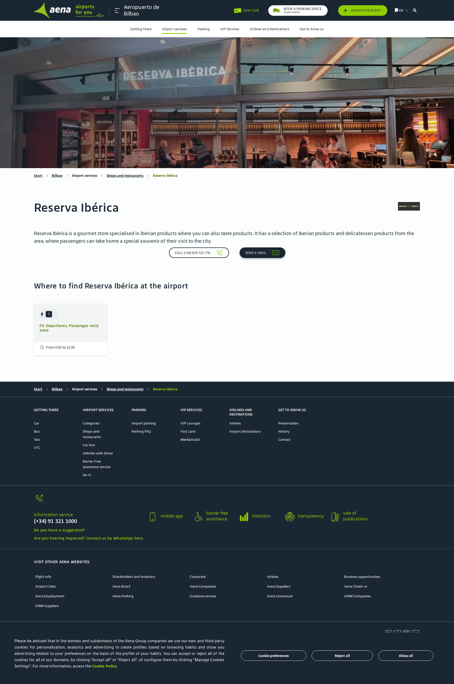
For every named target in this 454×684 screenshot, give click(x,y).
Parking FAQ (141, 431)
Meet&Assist (190, 439)
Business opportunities (362, 576)
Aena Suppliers (278, 586)
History (284, 431)
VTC (37, 447)
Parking (204, 29)
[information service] (88, 501)
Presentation (288, 423)
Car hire (89, 445)
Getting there (141, 29)
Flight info (43, 576)
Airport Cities (45, 586)
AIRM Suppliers (47, 606)
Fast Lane (187, 431)
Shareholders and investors (133, 576)
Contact (284, 439)
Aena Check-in (355, 586)
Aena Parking (122, 596)
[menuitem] (141, 29)
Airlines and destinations (269, 29)
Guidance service (203, 596)
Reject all (342, 656)
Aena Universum (280, 596)
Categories (91, 423)
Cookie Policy (104, 666)
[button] (117, 10)
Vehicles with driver (98, 453)
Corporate (198, 576)
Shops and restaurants (125, 175)
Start (38, 175)
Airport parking (144, 423)
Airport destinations (245, 431)
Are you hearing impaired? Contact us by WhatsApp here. (88, 538)
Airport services (174, 29)
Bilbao (57, 175)
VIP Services (229, 29)
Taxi (37, 439)
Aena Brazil (121, 586)
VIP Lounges (190, 423)
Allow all (406, 656)
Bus (37, 431)
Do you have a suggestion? (59, 529)
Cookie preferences (273, 656)
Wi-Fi (87, 475)
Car (36, 423)
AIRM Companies (357, 596)
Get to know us (312, 29)
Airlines (235, 423)
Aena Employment (49, 596)
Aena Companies (203, 586)
